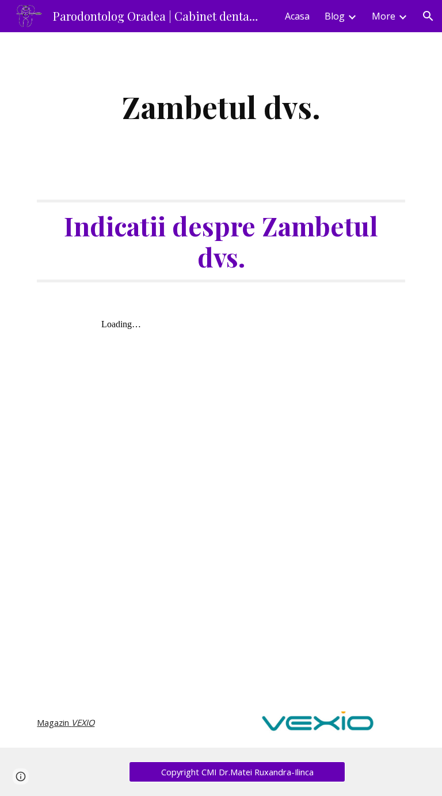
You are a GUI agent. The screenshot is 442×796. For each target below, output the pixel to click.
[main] (220, 106)
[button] (428, 16)
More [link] (383, 16)
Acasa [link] (297, 16)
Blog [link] (335, 16)
